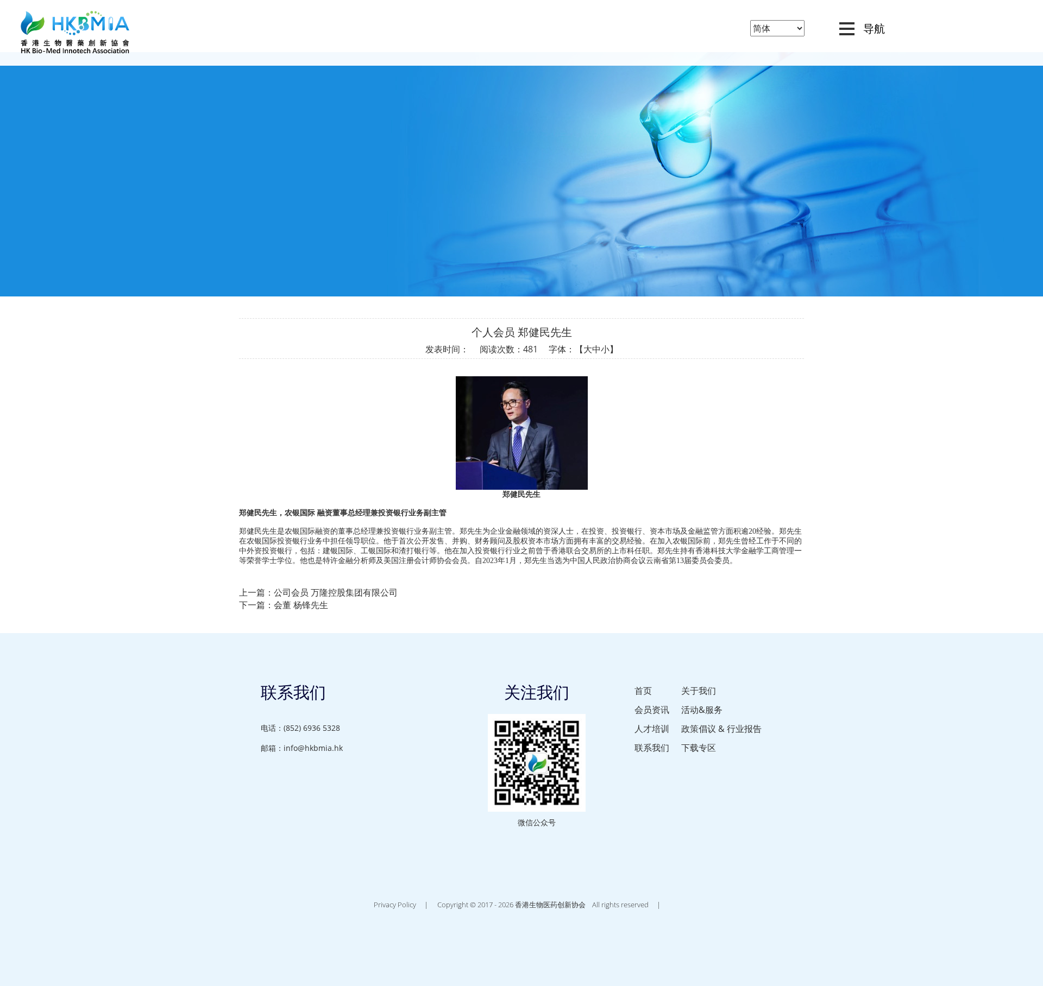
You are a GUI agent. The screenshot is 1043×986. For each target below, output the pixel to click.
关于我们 (698, 691)
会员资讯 (651, 710)
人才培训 (651, 729)
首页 (643, 691)
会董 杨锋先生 (301, 605)
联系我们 (651, 748)
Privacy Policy (395, 904)
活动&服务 (701, 710)
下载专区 (698, 748)
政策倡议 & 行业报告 (721, 729)
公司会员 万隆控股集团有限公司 (336, 592)
